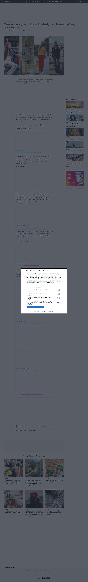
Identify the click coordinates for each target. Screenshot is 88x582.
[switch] (58, 290)
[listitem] (44, 287)
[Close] (65, 271)
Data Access (44, 311)
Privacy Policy (50, 311)
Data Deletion (37, 311)
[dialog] (44, 291)
